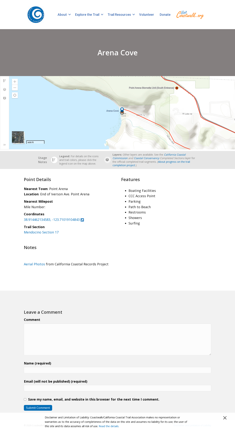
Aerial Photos (34, 264)
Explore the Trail (87, 14)
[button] (69, 14)
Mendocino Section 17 (41, 232)
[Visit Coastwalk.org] (190, 14)
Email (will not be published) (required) (55, 381)
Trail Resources (119, 14)
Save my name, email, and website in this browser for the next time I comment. (93, 399)
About (62, 14)
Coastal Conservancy (146, 158)
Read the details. (109, 426)
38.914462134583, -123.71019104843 (52, 219)
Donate (165, 14)
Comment (32, 319)
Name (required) (37, 363)
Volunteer (146, 14)
